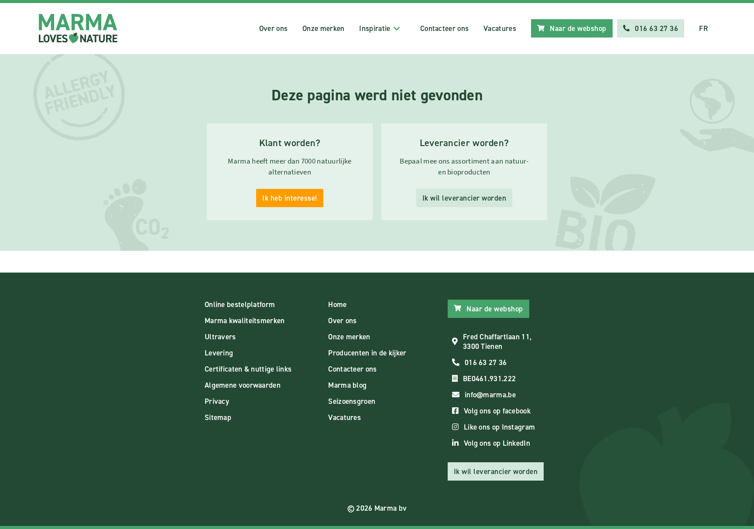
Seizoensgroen (351, 401)
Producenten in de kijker (367, 353)
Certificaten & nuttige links (248, 369)
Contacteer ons (444, 28)
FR (703, 28)
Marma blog (347, 385)
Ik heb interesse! (289, 198)
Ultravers (220, 336)
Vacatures (499, 28)
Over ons (273, 28)
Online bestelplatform (240, 304)
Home (337, 304)
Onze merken (323, 28)
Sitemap (218, 417)
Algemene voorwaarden (243, 385)
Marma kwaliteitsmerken (245, 320)
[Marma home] (78, 28)
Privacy (217, 401)
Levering (219, 353)
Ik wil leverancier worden (464, 198)
